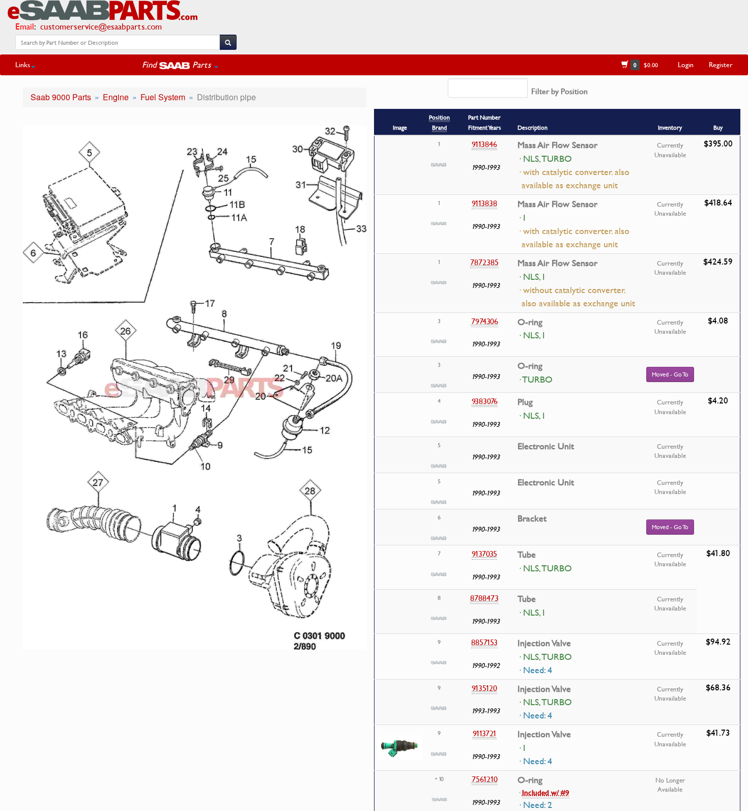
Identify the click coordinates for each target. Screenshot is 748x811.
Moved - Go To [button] (670, 374)
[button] (180, 64)
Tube (526, 554)
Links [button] (22, 64)
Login (686, 64)
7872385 (484, 262)
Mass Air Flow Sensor (557, 145)
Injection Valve (544, 643)
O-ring (529, 322)
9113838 (484, 203)
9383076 (485, 401)
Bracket (531, 518)
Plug (525, 402)
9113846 (484, 144)
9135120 (484, 687)
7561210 (485, 779)
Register (721, 64)
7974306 (484, 321)
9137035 (484, 553)
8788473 (484, 597)
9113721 (485, 733)
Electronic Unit (545, 446)
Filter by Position (559, 91)
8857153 (484, 642)
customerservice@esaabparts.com (101, 26)
